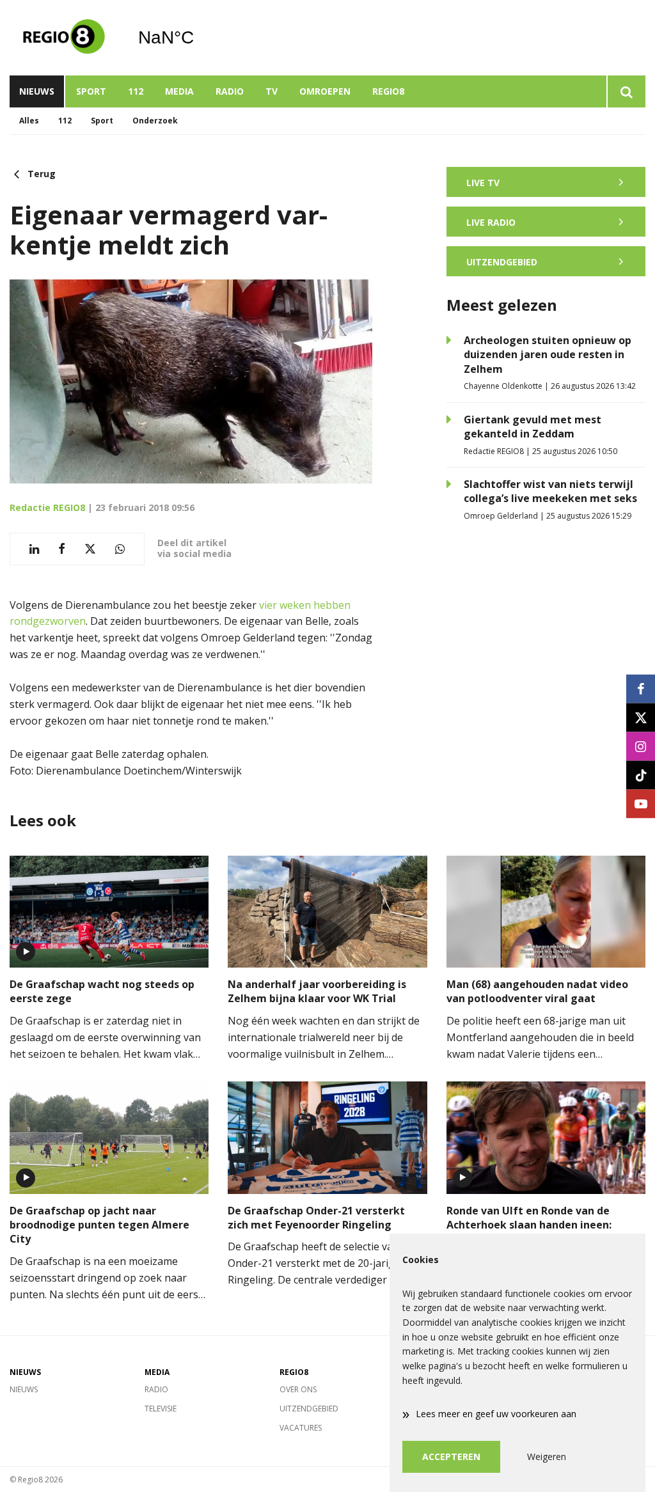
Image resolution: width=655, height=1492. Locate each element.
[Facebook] (640, 688)
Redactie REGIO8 (47, 507)
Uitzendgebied (309, 1408)
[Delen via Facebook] (62, 549)
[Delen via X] (90, 549)
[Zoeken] (625, 91)
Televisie (161, 1408)
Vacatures (301, 1427)
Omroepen (325, 91)
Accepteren (451, 1456)
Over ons (298, 1389)
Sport (91, 91)
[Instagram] (640, 746)
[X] (640, 717)
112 (135, 91)
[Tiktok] (640, 774)
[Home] (64, 37)
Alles (29, 120)
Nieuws (36, 91)
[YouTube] (640, 803)
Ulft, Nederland (198, 37)
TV (271, 91)
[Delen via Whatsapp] (120, 549)
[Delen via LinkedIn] (34, 549)
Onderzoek (155, 120)
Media (179, 91)
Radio (230, 91)
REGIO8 (388, 91)
